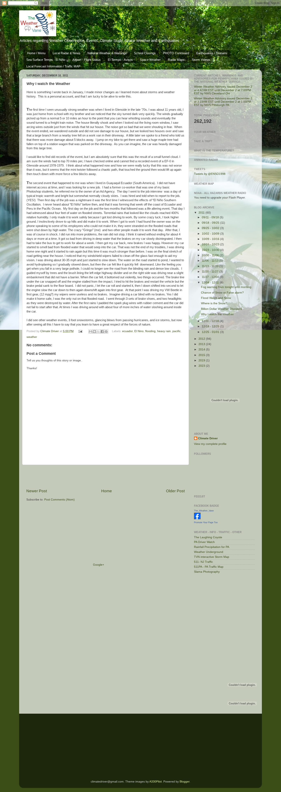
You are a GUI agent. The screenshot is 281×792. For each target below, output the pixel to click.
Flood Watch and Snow (216, 298)
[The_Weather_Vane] (197, 518)
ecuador (127, 331)
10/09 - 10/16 (211, 239)
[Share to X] (98, 331)
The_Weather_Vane (204, 510)
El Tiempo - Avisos (120, 59)
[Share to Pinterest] (106, 331)
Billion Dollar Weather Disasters (221, 308)
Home (106, 491)
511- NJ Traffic (203, 561)
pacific (176, 331)
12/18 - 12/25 (211, 326)
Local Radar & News (66, 53)
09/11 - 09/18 (211, 217)
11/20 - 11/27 (210, 271)
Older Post (175, 491)
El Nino (139, 331)
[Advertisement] (105, 476)
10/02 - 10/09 (211, 233)
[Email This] (90, 331)
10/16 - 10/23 (211, 244)
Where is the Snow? (214, 303)
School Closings (145, 53)
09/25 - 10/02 (211, 228)
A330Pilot (155, 781)
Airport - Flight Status (86, 59)
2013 (202, 344)
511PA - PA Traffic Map (208, 566)
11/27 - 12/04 (211, 276)
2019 (202, 360)
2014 (202, 349)
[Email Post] (80, 331)
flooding (150, 331)
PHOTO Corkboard (176, 53)
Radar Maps (176, 59)
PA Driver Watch (204, 542)
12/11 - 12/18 (211, 321)
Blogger (184, 781)
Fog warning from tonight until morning (226, 287)
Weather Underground (208, 551)
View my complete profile (210, 443)
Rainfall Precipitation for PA (211, 547)
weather (32, 336)
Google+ (98, 564)
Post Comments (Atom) (59, 499)
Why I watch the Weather (217, 314)
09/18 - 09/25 (211, 222)
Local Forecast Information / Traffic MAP (53, 66)
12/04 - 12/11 (211, 282)
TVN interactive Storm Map (211, 556)
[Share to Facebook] (102, 331)
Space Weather (150, 59)
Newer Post (36, 491)
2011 (202, 212)
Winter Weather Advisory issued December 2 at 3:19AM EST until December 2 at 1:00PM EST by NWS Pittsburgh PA (223, 102)
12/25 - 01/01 (211, 332)
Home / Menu (36, 53)
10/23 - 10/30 (211, 249)
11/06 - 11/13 (210, 260)
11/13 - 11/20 (210, 266)
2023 (202, 365)
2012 (202, 338)
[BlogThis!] (94, 331)
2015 (202, 355)
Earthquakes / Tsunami (211, 53)
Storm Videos (201, 59)
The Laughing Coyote (208, 537)
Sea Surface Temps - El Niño (45, 59)
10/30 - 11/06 (211, 255)
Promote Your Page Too (206, 522)
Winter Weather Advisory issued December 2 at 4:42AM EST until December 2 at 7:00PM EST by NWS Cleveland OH (223, 90)
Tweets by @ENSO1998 (209, 173)
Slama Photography (207, 571)
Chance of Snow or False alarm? (222, 292)
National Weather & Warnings (107, 53)
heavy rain (164, 331)
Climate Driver (50, 331)
